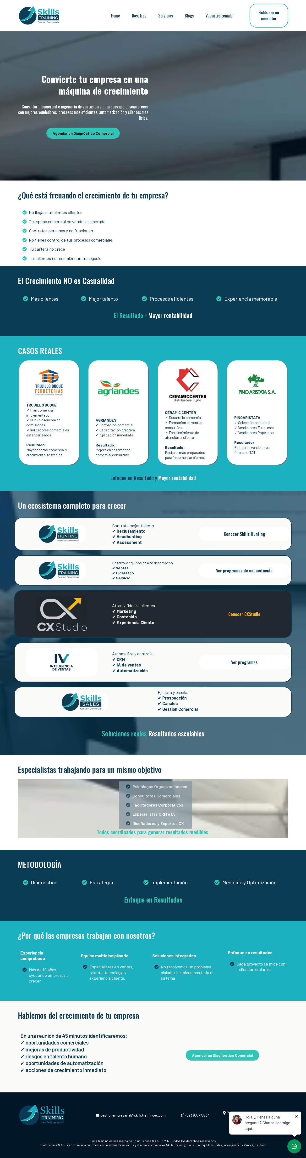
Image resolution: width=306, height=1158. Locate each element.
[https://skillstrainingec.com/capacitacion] (62, 570)
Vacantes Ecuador (220, 15)
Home (115, 15)
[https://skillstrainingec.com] (51, 1115)
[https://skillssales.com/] (85, 702)
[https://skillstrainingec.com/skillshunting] (62, 533)
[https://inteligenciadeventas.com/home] (62, 662)
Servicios (165, 15)
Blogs (189, 15)
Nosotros (139, 15)
